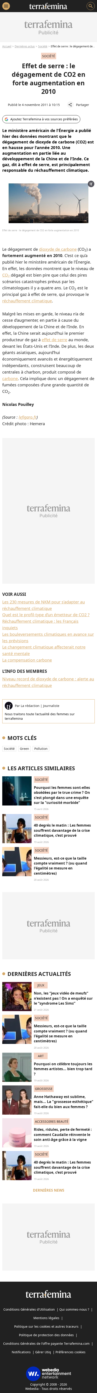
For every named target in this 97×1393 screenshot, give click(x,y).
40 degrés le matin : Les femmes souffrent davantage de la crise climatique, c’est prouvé (62, 830)
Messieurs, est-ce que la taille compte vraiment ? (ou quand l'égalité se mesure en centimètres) (60, 866)
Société (42, 46)
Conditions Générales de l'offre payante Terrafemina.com (46, 1343)
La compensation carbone (27, 660)
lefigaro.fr (28, 417)
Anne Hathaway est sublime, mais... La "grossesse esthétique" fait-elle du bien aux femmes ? (63, 1101)
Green (24, 748)
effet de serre (54, 339)
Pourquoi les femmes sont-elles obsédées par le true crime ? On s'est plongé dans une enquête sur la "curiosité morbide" (62, 795)
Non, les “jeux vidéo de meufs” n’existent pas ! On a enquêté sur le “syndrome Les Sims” (63, 998)
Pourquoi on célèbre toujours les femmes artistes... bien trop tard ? (63, 1068)
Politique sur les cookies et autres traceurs (46, 1326)
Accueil (6, 46)
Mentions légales (46, 1318)
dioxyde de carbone (58, 249)
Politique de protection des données (46, 1335)
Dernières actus (25, 46)
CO (6, 275)
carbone (10, 378)
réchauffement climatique (27, 301)
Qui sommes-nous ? (74, 1309)
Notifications (21, 1352)
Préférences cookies (70, 1352)
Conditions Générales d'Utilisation (29, 1309)
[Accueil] (48, 6)
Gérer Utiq (43, 1352)
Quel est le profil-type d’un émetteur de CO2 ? (46, 614)
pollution (41, 748)
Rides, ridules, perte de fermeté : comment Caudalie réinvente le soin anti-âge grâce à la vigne (63, 1134)
